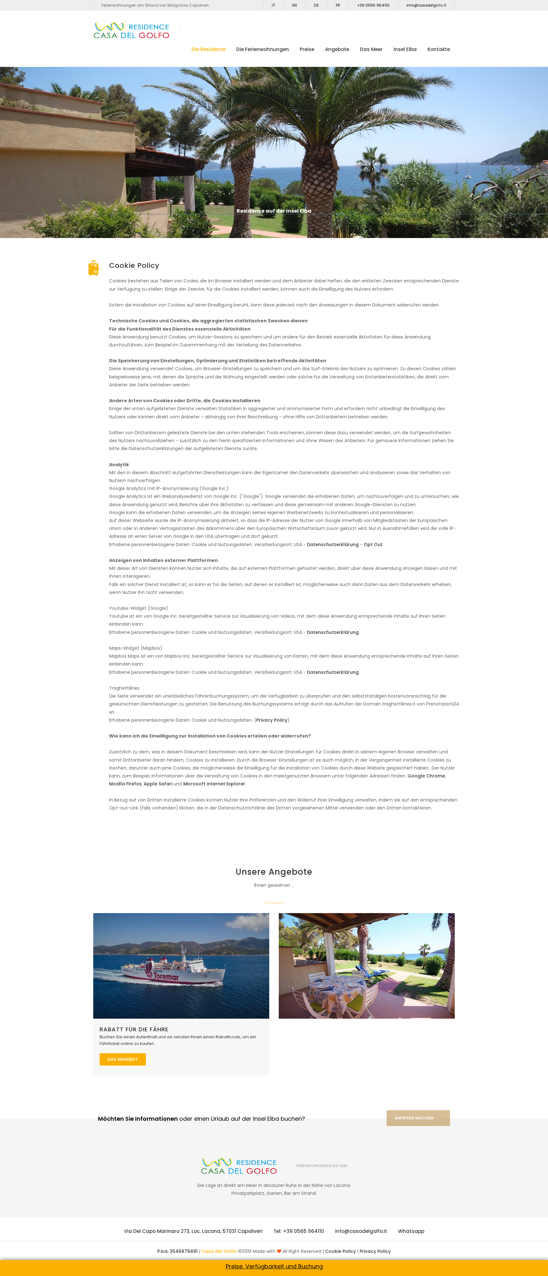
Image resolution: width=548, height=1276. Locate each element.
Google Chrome (426, 776)
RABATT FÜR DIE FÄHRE (134, 1029)
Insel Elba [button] (405, 49)
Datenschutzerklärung (333, 544)
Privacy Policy (271, 720)
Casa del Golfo (219, 1251)
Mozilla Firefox (125, 784)
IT (273, 5)
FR (338, 5)
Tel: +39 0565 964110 (298, 1231)
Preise (307, 49)
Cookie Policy (341, 1251)
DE (316, 5)
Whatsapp (411, 1231)
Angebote (337, 49)
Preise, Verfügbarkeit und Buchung (274, 1266)
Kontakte (438, 49)
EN (294, 5)
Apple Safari (158, 784)
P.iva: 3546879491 (178, 1251)
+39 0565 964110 (373, 5)
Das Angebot (123, 1059)
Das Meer (371, 49)
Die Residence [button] (208, 49)
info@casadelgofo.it (427, 5)
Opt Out (373, 544)
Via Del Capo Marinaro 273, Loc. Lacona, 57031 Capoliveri (193, 1231)
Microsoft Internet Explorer (214, 784)
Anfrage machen (414, 1118)
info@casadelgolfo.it (361, 1231)
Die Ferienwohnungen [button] (262, 49)
